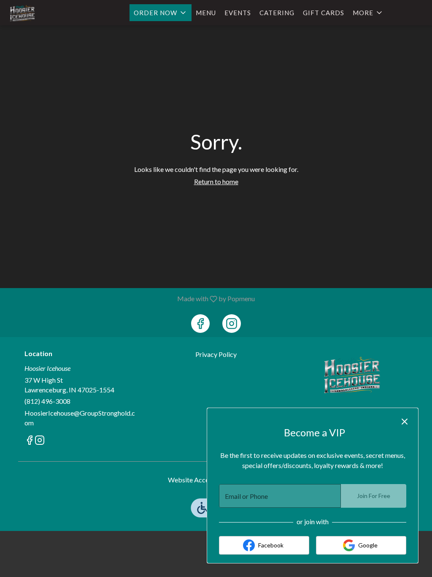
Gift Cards (323, 12)
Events (237, 12)
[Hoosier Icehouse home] (45, 13)
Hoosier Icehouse (352, 375)
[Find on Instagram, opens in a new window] (231, 323)
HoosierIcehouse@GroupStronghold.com (79, 418)
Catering (276, 12)
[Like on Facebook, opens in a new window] (200, 323)
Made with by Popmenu (130, 299)
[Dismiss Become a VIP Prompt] (404, 421)
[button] (161, 12)
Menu (206, 12)
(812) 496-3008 (47, 401)
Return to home (216, 181)
